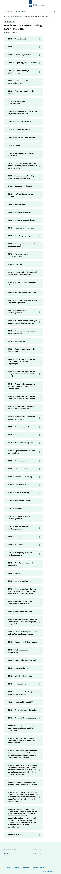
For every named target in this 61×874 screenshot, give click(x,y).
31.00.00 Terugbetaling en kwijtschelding (22, 660)
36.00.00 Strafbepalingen (17, 684)
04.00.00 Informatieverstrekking (19, 122)
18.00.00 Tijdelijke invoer (17, 485)
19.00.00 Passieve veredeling (18, 493)
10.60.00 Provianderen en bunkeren (21, 228)
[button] (9, 21)
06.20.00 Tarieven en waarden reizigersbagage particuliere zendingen (22, 177)
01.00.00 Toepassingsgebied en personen (23, 63)
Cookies (16, 868)
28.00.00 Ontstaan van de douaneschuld (22, 642)
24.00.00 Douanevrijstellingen (18, 581)
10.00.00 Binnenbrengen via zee (19, 212)
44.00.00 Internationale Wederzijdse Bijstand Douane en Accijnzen (22, 693)
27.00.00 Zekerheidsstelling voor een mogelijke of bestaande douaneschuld (23, 633)
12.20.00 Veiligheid (15, 264)
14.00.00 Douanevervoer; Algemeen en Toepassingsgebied (22, 332)
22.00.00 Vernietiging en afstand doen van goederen (21, 564)
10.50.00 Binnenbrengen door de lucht (22, 220)
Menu (10, 11)
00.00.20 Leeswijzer (15, 47)
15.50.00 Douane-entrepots (18, 461)
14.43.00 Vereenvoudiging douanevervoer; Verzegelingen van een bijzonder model (21, 374)
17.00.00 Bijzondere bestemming (20, 477)
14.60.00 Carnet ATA (15, 435)
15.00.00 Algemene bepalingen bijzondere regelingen (22, 452)
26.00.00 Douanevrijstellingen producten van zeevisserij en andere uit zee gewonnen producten (22, 621)
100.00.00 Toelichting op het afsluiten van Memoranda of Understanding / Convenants (21, 728)
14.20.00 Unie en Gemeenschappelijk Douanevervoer (21, 350)
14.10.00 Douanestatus (16, 341)
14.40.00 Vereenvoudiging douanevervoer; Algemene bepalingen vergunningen (21, 361)
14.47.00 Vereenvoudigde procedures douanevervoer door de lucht (21, 408)
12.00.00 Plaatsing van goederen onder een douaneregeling (22, 245)
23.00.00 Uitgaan (14, 573)
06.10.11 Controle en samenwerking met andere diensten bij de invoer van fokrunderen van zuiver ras (23, 166)
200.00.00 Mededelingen (17, 835)
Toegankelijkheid (38, 868)
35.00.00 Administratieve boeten (20, 676)
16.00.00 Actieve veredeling (18, 469)
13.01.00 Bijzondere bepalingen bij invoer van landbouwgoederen (23, 301)
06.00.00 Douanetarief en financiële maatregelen (21, 154)
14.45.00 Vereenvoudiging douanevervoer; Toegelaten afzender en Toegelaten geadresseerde (22, 386)
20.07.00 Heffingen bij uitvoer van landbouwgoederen (20, 554)
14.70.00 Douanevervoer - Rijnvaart (20, 443)
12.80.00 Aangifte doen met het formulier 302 (22, 283)
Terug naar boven (48, 871)
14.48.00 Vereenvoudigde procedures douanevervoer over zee (21, 418)
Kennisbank (21, 11)
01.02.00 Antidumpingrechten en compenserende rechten (22, 82)
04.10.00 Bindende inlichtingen (19, 130)
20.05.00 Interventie (15, 537)
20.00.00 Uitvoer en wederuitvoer (20, 501)
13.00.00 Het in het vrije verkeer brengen (22, 293)
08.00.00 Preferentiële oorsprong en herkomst (21, 195)
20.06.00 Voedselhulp (16, 545)
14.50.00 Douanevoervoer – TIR (19, 427)
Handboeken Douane (16, 16)
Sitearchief (36, 853)
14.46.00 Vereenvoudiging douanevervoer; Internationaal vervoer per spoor (21, 397)
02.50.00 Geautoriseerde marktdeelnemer (17, 102)
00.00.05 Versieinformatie (17, 39)
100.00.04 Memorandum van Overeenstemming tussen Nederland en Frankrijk (22, 783)
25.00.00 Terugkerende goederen (20, 612)
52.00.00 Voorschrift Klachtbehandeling (22, 710)
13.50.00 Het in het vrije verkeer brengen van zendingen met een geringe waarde (22, 322)
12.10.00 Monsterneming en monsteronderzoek (18, 255)
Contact (7, 853)
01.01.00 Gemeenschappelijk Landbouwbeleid (18, 72)
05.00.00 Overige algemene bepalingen (22, 137)
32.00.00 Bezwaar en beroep (18, 668)
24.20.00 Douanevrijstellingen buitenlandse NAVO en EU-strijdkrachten (21, 602)
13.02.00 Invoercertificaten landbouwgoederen (17, 312)
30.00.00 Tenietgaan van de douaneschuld (18, 651)
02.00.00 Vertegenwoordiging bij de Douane (21, 92)
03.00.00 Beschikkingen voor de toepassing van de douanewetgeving (22, 112)
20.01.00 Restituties (15, 509)
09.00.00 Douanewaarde (17, 204)
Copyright (26, 868)
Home (7, 16)
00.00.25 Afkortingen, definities (19, 55)
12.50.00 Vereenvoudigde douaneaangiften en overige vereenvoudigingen (22, 273)
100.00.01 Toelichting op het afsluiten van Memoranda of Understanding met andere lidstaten (22, 740)
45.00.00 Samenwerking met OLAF (20, 702)
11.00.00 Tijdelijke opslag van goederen (22, 236)
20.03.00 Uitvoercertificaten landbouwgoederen (18, 528)
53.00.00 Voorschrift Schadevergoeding (22, 718)
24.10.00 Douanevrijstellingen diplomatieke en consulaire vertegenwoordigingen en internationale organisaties (22, 591)
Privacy (8, 868)
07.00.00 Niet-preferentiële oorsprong (21, 186)
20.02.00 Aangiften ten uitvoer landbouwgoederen (19, 518)
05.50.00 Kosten (14, 145)
